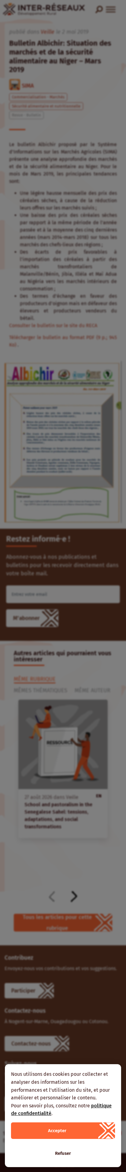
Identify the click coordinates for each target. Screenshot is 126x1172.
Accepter (57, 1130)
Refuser (63, 1153)
